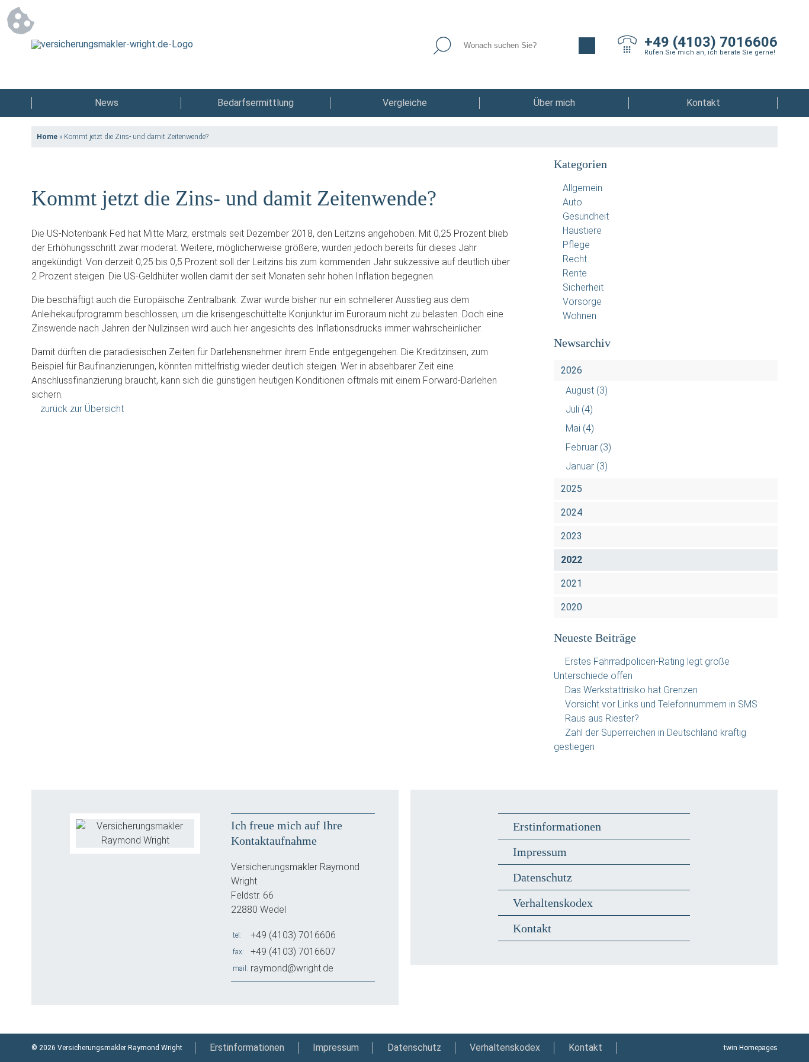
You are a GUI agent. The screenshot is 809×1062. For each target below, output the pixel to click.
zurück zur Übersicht (82, 408)
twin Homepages (751, 1048)
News (106, 102)
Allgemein (582, 188)
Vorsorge (582, 301)
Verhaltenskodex (553, 902)
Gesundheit (586, 216)
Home (47, 137)
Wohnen (579, 315)
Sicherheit (583, 287)
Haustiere (582, 230)
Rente (575, 273)
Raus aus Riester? (602, 718)
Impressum (540, 851)
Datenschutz (542, 877)
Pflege (576, 244)
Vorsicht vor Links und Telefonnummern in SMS (661, 704)
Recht (575, 259)
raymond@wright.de (292, 968)
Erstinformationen (557, 826)
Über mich (554, 102)
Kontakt (703, 102)
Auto (572, 202)
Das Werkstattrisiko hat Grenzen (631, 690)
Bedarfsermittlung (255, 102)
